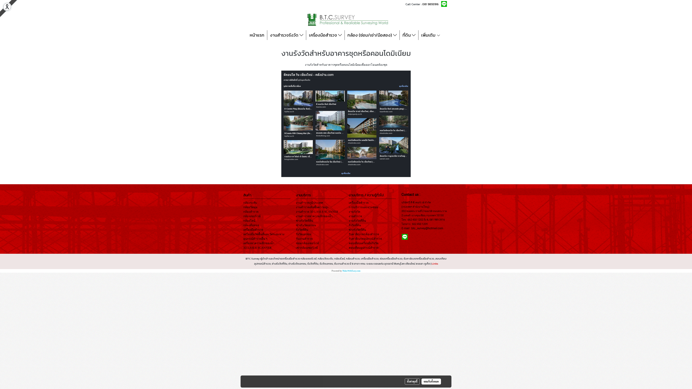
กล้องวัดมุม (250, 207)
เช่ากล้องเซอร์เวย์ (307, 247)
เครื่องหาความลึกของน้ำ (258, 243)
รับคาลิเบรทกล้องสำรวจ (364, 234)
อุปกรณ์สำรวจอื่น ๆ (255, 238)
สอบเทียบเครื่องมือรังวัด (363, 243)
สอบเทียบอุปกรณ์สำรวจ (363, 247)
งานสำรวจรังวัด (285, 35)
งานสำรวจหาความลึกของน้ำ (314, 216)
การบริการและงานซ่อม (363, 207)
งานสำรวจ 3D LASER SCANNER (317, 211)
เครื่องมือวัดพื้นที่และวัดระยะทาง (263, 234)
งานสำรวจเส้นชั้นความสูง (312, 207)
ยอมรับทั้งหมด (431, 381)
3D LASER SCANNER (257, 247)
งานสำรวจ (355, 216)
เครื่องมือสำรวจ (323, 35)
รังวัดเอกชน (303, 234)
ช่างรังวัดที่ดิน (304, 220)
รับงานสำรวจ (304, 238)
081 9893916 (430, 4)
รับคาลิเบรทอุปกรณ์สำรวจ (365, 238)
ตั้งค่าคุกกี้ (412, 381)
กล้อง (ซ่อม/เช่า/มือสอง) (370, 35)
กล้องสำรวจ (250, 211)
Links (435, 263)
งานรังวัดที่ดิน (357, 220)
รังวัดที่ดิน (302, 229)
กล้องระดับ (250, 202)
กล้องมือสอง (251, 225)
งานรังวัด (354, 211)
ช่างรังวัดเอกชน (306, 225)
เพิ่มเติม (428, 35)
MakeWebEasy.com (351, 271)
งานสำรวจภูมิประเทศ (309, 202)
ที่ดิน (407, 35)
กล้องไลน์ (249, 220)
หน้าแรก (257, 35)
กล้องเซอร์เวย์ (252, 216)
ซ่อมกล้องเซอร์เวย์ (307, 243)
